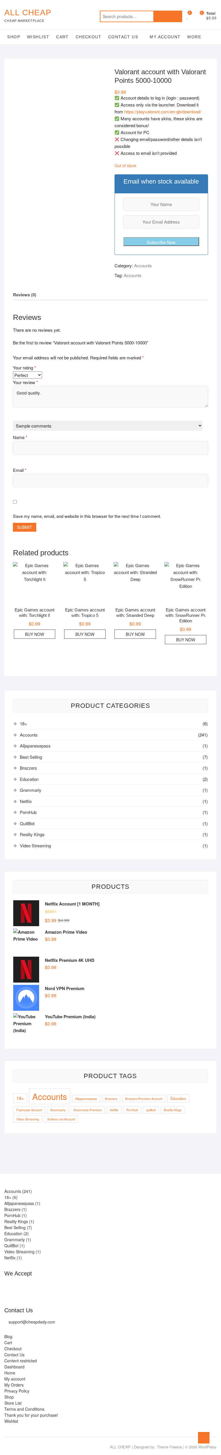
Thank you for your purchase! (31, 1415)
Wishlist (38, 37)
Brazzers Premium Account (143, 1099)
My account (165, 37)
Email (19, 470)
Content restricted (20, 1361)
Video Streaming (35, 845)
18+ (23, 723)
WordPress (207, 1447)
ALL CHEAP (28, 12)
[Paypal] (31, 1287)
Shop (13, 37)
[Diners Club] (43, 1287)
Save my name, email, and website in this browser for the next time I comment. (87, 516)
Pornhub (132, 1110)
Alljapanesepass (35, 746)
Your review (25, 382)
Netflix (26, 801)
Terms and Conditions (24, 1409)
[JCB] (77, 1287)
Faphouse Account (29, 1110)
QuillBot (27, 823)
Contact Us (123, 37)
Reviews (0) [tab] (24, 294)
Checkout (88, 37)
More (194, 37)
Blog (8, 1336)
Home (9, 1373)
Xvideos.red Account (61, 1119)
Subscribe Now (161, 242)
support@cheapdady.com (32, 1322)
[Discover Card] (54, 1287)
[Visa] (20, 1287)
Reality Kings (32, 834)
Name (20, 437)
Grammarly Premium (87, 1110)
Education (29, 779)
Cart (62, 37)
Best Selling (31, 757)
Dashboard (14, 1367)
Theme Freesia (169, 1447)
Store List (13, 1403)
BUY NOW (34, 634)
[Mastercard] (8, 1287)
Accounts (143, 265)
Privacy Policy (16, 1391)
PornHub (28, 812)
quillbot (151, 1110)
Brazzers (28, 768)
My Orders (14, 1385)
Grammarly (30, 790)
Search (167, 16)
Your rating (24, 368)
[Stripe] (66, 1287)
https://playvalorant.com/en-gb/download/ (162, 111)
